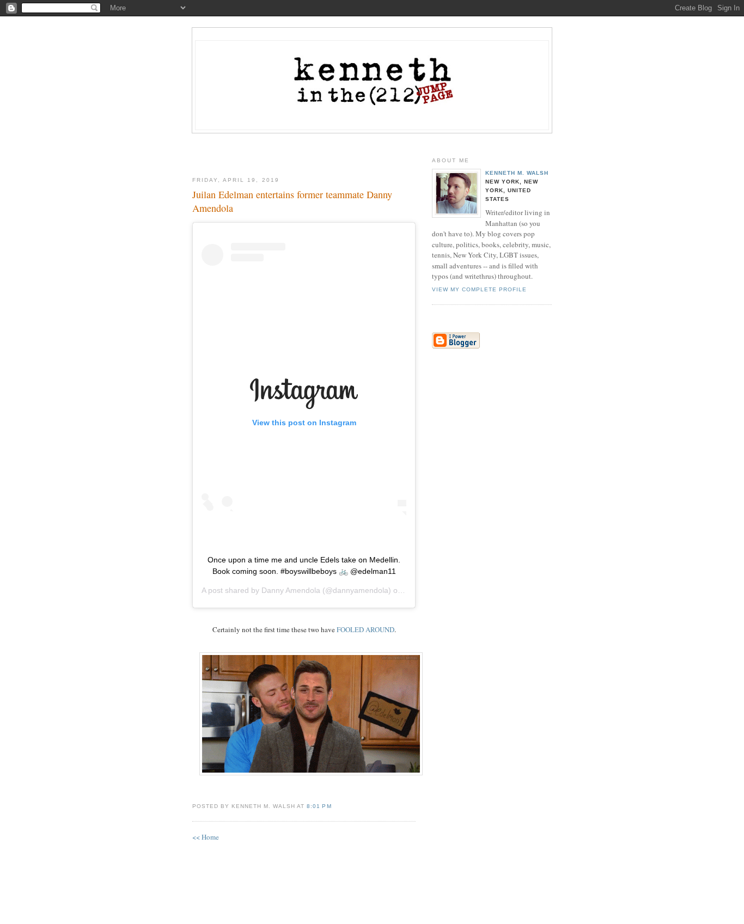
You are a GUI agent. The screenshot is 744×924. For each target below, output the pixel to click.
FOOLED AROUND (365, 629)
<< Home (205, 837)
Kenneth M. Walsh (516, 173)
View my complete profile (479, 289)
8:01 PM (319, 806)
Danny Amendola (290, 590)
